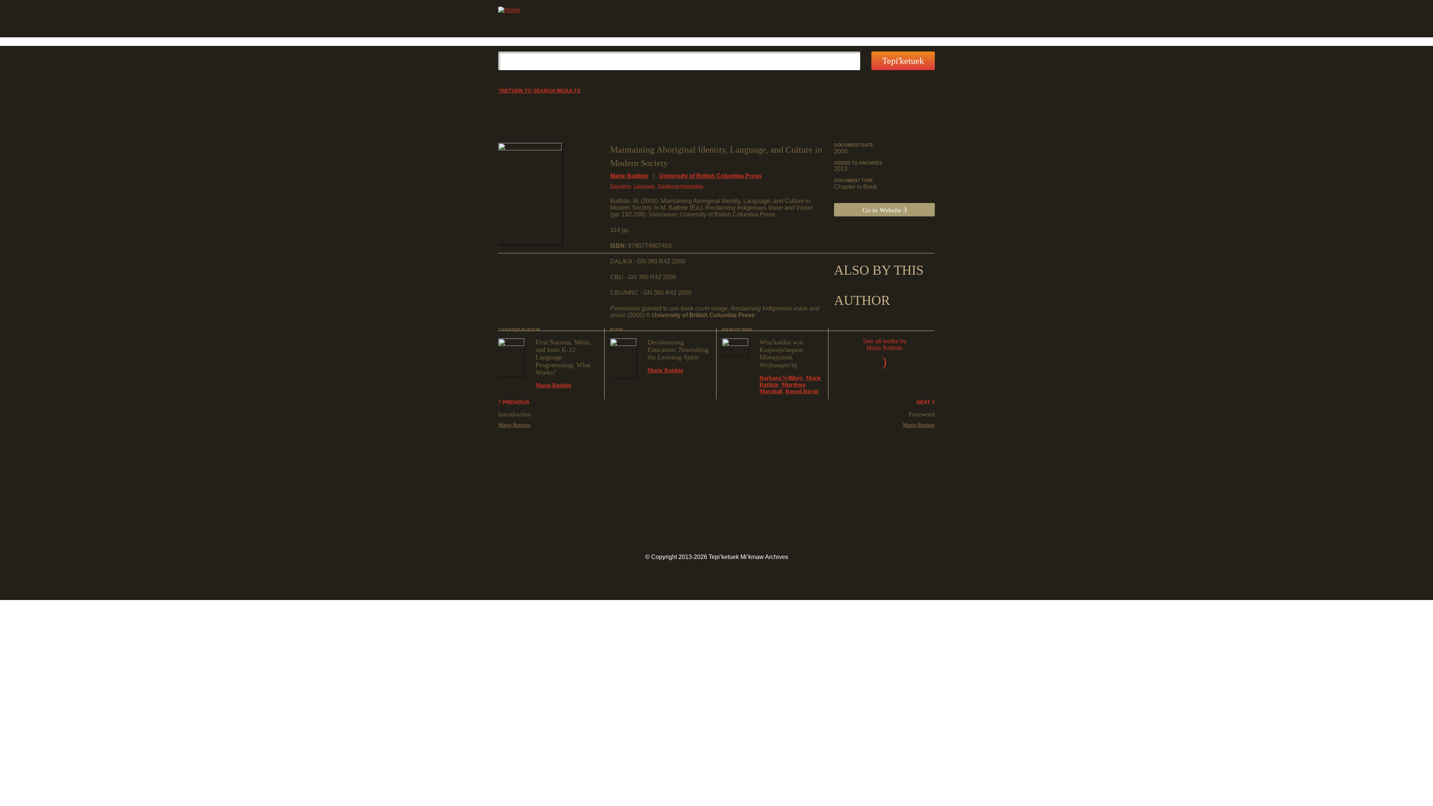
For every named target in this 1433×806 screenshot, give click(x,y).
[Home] (509, 10)
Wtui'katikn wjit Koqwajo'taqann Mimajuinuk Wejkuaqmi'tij (781, 353)
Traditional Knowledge (680, 186)
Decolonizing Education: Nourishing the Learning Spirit (678, 349)
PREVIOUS (515, 402)
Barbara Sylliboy (781, 378)
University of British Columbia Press (710, 176)
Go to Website (882, 210)
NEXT (924, 402)
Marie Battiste (629, 176)
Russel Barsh (801, 391)
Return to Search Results (540, 91)
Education (620, 186)
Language (644, 186)
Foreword (922, 414)
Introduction (514, 414)
